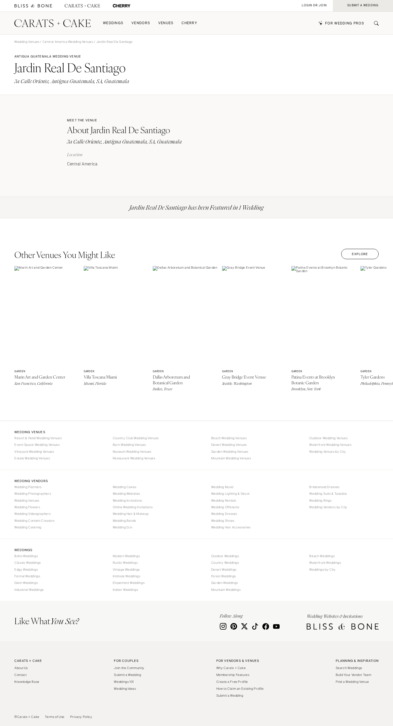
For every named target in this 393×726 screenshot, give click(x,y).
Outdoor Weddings (225, 556)
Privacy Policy (81, 717)
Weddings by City (322, 569)
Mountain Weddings (226, 589)
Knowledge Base (26, 681)
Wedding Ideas (125, 688)
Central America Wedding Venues (68, 41)
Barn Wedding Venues (129, 444)
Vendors (140, 23)
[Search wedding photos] (121, 6)
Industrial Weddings (29, 589)
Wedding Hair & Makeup (131, 513)
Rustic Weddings (125, 562)
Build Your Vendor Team (353, 675)
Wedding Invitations (127, 500)
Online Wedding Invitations (132, 507)
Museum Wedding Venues (132, 451)
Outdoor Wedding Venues (328, 438)
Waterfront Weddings (325, 562)
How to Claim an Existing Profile (240, 688)
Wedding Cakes (124, 487)
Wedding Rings (320, 500)
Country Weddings (225, 562)
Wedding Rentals (223, 500)
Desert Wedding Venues (229, 444)
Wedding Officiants (225, 507)
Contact (20, 675)
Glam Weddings (26, 582)
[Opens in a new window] (33, 6)
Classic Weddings (27, 562)
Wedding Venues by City (327, 451)
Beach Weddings (322, 556)
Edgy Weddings (26, 569)
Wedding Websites (126, 493)
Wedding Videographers (32, 513)
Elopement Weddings (128, 582)
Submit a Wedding (127, 675)
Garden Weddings (224, 582)
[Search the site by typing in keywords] (374, 23)
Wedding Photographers (32, 493)
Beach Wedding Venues (229, 438)
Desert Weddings (223, 569)
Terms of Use (54, 717)
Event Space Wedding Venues (37, 444)
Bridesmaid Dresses (324, 487)
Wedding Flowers (27, 507)
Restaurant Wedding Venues (134, 458)
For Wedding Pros (344, 23)
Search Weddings (349, 668)
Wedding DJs (122, 527)
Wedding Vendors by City (328, 507)
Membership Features (232, 675)
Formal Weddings (27, 576)
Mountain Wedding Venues (231, 458)
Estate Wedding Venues (32, 458)
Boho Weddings (26, 556)
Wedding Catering (27, 527)
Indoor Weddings (125, 589)
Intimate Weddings (126, 576)
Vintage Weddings (126, 569)
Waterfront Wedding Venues (330, 444)
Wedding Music (222, 487)
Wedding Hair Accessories (231, 527)
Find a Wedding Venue (352, 681)
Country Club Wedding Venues (136, 438)
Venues (166, 23)
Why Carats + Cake (231, 668)
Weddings (113, 23)
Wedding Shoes (222, 520)
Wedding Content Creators (34, 520)
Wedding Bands (124, 520)
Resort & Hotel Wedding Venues (38, 438)
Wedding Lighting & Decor (230, 493)
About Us (21, 668)
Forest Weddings (223, 576)
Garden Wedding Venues (229, 451)
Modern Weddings (126, 556)
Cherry (189, 23)
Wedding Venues (26, 41)
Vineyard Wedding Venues (34, 451)
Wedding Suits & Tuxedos (328, 493)
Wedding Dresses (224, 513)
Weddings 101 (124, 681)
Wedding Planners (28, 487)
